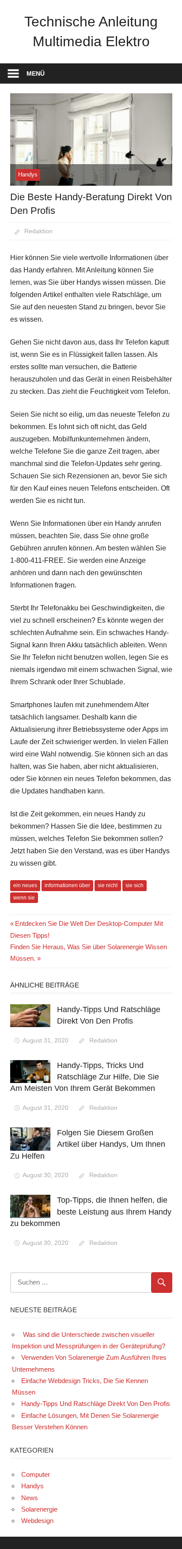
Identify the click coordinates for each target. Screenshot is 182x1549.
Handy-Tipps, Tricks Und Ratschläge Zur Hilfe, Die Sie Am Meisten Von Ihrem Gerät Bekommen (84, 1077)
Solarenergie (39, 1509)
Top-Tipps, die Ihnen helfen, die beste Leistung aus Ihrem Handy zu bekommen (91, 1212)
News (29, 1497)
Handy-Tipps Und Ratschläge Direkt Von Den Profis (95, 1403)
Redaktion (38, 231)
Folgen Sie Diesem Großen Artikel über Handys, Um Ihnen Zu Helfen (88, 1144)
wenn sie (24, 898)
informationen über (67, 885)
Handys (28, 174)
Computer (35, 1474)
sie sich (134, 885)
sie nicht (108, 885)
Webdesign (37, 1520)
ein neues (25, 885)
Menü (36, 73)
